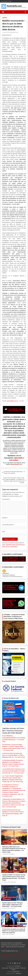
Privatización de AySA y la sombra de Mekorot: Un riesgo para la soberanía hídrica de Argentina (13, 930)
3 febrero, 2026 (5, 908)
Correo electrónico (8, 524)
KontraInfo (11, 854)
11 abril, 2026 (5, 854)
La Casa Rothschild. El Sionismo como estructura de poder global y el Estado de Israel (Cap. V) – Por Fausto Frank (13, 771)
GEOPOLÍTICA (20, 871)
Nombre (5, 518)
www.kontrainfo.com (16, 464)
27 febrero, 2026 (6, 882)
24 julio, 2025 (5, 934)
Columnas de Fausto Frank (11, 827)
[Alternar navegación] (3, 12)
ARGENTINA (5, 925)
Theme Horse (16, 971)
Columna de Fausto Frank (9, 841)
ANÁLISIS (4, 17)
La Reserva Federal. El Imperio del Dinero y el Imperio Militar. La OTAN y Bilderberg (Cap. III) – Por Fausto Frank (13, 755)
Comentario (6, 499)
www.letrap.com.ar (12, 401)
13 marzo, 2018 (6, 32)
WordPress (18, 973)
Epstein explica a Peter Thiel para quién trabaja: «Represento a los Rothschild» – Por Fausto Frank (12, 904)
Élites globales (7, 843)
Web (3, 531)
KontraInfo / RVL (14, 32)
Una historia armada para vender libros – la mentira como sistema (14, 472)
